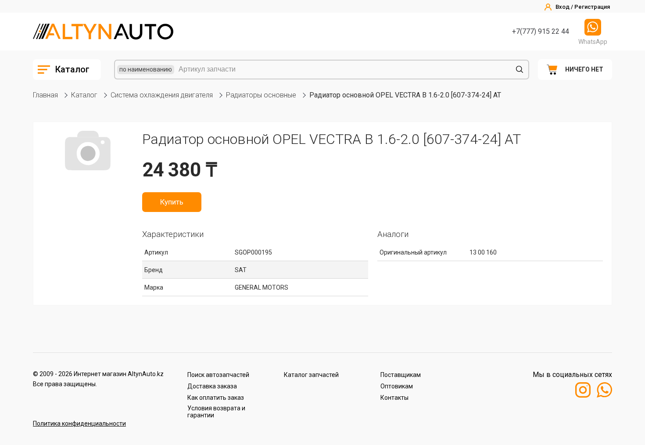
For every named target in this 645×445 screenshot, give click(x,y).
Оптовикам (396, 386)
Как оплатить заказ (215, 397)
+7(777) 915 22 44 (540, 31)
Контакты (394, 397)
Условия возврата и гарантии (216, 412)
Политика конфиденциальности (79, 423)
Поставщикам (400, 374)
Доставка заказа (212, 386)
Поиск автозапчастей (218, 374)
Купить (171, 201)
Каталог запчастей (311, 374)
